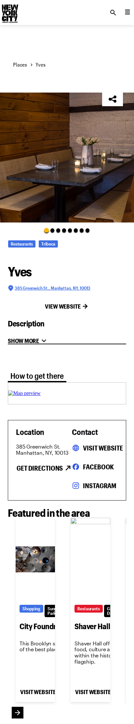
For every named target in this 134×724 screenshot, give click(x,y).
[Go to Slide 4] (64, 230)
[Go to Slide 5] (70, 230)
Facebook (98, 467)
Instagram (99, 485)
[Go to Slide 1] (46, 230)
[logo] (9, 11)
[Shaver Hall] (90, 559)
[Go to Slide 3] (58, 230)
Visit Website (103, 448)
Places (20, 64)
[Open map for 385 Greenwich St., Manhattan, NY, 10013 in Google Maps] (24, 393)
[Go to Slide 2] (52, 230)
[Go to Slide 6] (76, 230)
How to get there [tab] (37, 375)
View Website (63, 306)
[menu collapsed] (127, 12)
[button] (67, 157)
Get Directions (40, 468)
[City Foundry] (35, 559)
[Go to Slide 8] (87, 230)
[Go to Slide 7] (82, 230)
